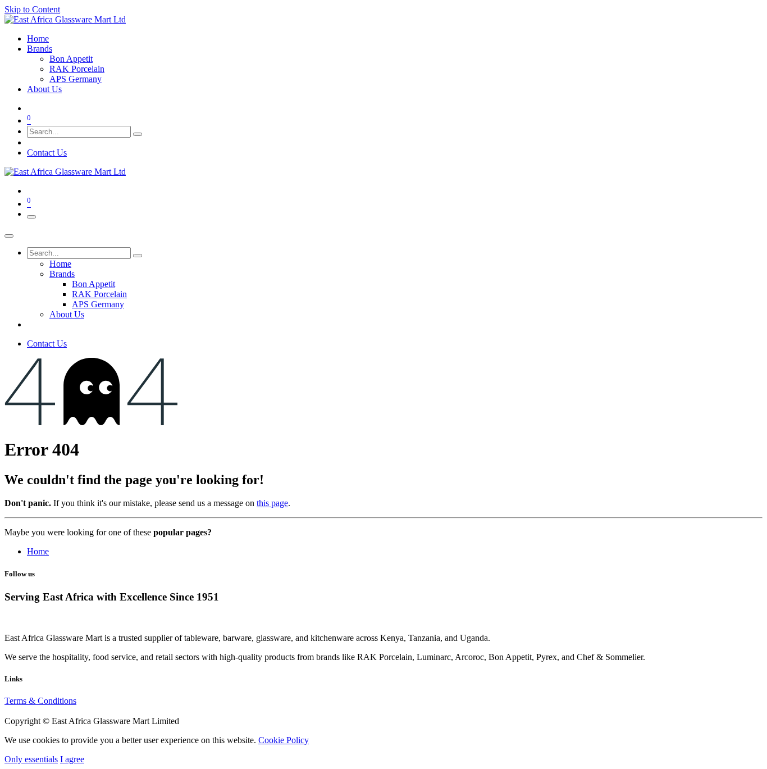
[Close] (8, 236)
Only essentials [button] (31, 759)
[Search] (137, 134)
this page (272, 503)
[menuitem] (38, 38)
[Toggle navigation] (31, 217)
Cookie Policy (283, 740)
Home (38, 551)
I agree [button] (72, 759)
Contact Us (47, 152)
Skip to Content (32, 9)
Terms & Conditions (40, 701)
